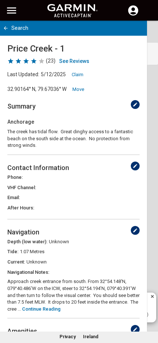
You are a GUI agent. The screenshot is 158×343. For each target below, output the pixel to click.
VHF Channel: (21, 187)
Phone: (15, 177)
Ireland (90, 336)
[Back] (5, 28)
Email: (13, 197)
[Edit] (135, 104)
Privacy (68, 336)
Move (78, 89)
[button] (148, 309)
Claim (77, 74)
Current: (16, 262)
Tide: (12, 251)
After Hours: (20, 208)
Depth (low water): (27, 241)
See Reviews (74, 61)
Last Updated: (23, 74)
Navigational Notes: (28, 272)
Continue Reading (41, 309)
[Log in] (133, 15)
